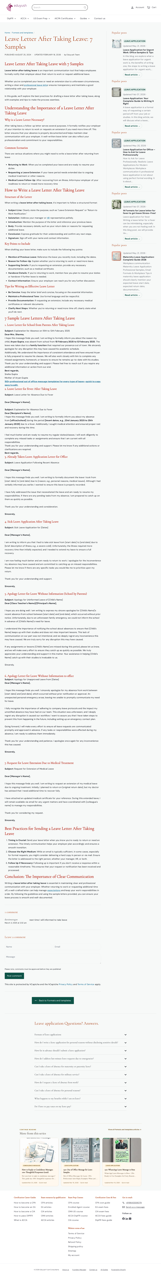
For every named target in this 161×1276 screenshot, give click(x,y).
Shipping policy (75, 1246)
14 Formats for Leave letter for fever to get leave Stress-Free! (139, 212)
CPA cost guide (102, 1202)
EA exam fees (101, 1207)
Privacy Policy (66, 984)
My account (74, 1255)
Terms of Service (86, 984)
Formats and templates (22, 32)
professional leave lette (35, 85)
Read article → (132, 74)
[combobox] (60, 7)
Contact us (99, 18)
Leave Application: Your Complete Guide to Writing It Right (138, 101)
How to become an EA (24, 1207)
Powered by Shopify (118, 1270)
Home (7, 32)
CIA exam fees (102, 1211)
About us (65, 1270)
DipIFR (10, 18)
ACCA (24, 18)
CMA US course (75, 1211)
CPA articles (47, 1202)
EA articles (46, 1207)
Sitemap (72, 1251)
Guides (84, 18)
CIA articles (46, 1211)
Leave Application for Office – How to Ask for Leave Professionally (139, 152)
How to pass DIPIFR (23, 1215)
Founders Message (79, 1270)
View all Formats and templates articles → (124, 1129)
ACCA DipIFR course (78, 1215)
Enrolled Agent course (79, 1207)
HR (48, 217)
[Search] (85, 7)
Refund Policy (74, 1242)
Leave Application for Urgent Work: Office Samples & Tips (138, 51)
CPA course (73, 1202)
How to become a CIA (24, 1211)
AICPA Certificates (64, 18)
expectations (53, 890)
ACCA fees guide (103, 1215)
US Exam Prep (40, 18)
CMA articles (47, 1215)
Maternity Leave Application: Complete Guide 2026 (138, 258)
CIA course (73, 1220)
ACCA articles (47, 1220)
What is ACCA (20, 1220)
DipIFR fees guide (103, 1220)
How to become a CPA (25, 1202)
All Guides (104, 1270)
